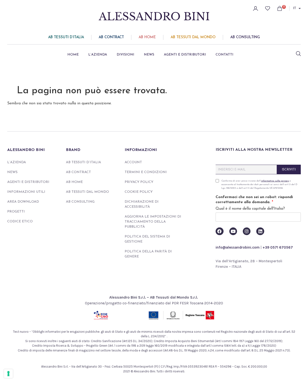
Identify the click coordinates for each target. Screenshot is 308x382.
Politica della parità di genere (148, 254)
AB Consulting (245, 37)
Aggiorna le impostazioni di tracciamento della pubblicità (153, 222)
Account (133, 162)
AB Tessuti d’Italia (66, 37)
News (149, 54)
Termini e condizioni (146, 172)
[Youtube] (233, 231)
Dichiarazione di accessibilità (142, 204)
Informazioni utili (26, 192)
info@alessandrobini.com (238, 247)
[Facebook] (219, 231)
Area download (23, 202)
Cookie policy (139, 192)
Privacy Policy (139, 182)
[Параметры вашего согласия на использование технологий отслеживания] (8, 373)
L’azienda (97, 54)
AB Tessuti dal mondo (193, 37)
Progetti (16, 211)
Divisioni (125, 54)
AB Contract (111, 37)
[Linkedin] (260, 231)
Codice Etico (20, 221)
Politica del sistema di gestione (147, 239)
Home (73, 54)
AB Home (147, 37)
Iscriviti (289, 169)
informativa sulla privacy (275, 181)
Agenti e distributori (185, 54)
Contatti (224, 54)
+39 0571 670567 (278, 247)
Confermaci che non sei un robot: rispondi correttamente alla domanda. (254, 199)
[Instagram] (246, 231)
